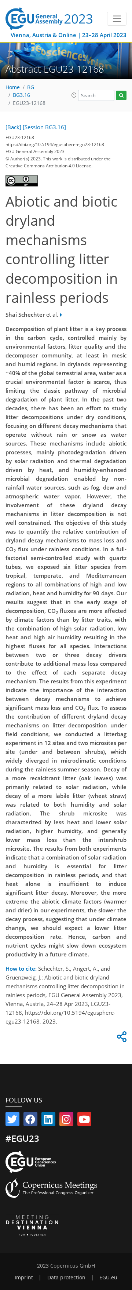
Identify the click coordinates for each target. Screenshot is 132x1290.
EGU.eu (108, 1277)
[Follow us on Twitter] (12, 1120)
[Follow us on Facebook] (30, 1120)
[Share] (120, 1038)
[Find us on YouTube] (84, 1120)
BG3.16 (21, 95)
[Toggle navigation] (116, 19)
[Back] (13, 127)
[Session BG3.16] (44, 127)
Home (13, 87)
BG (30, 87)
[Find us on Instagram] (66, 1120)
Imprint (24, 1277)
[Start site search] (121, 96)
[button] (74, 95)
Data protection (66, 1277)
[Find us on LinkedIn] (48, 1120)
